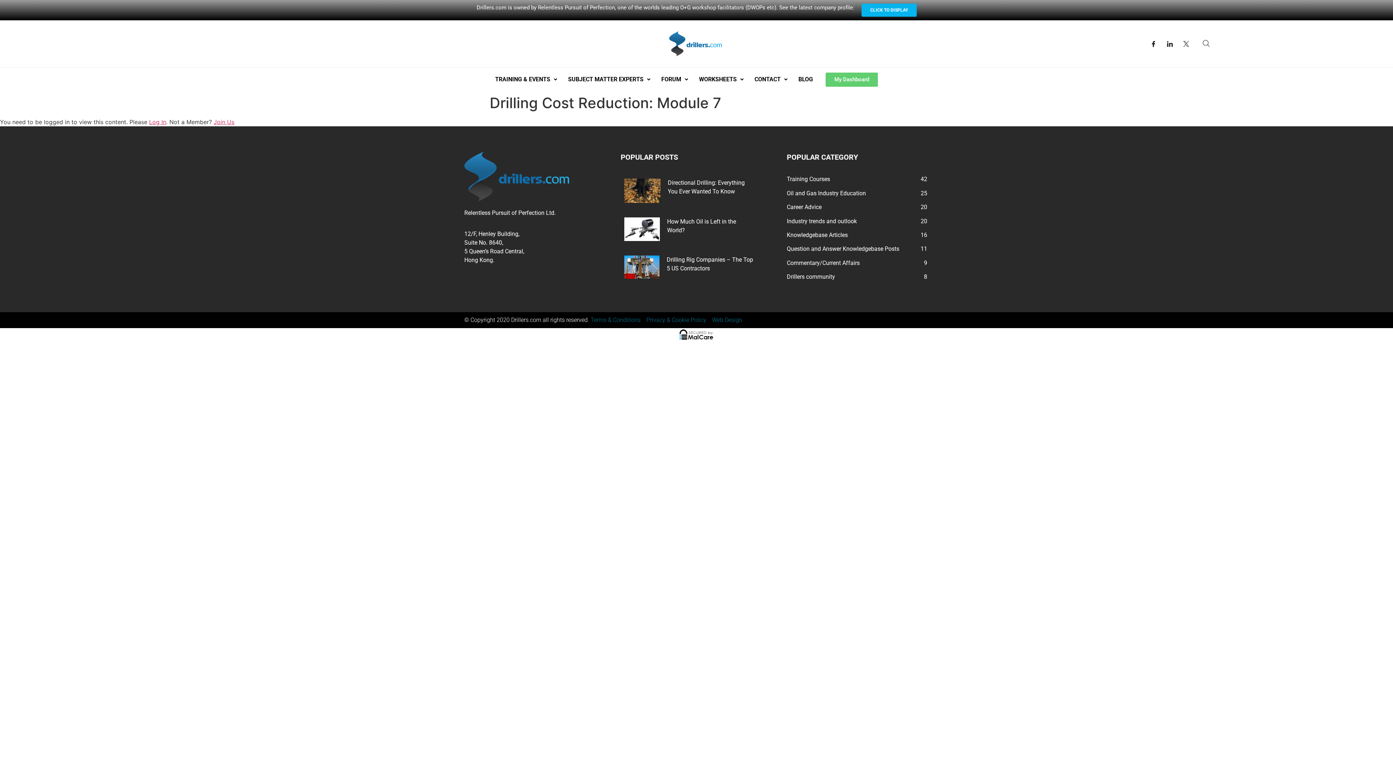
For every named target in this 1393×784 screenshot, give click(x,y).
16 (924, 235)
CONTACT (768, 79)
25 (924, 193)
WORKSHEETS (718, 79)
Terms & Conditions (616, 320)
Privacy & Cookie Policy (676, 320)
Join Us (224, 122)
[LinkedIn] (1169, 43)
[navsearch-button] (1206, 44)
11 (924, 248)
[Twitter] (1186, 43)
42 (924, 179)
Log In (157, 122)
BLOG (805, 79)
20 (924, 207)
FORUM (671, 79)
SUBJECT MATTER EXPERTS (606, 79)
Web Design (727, 320)
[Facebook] (1153, 43)
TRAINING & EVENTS (522, 79)
